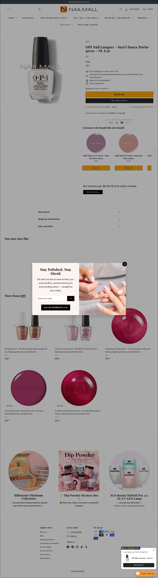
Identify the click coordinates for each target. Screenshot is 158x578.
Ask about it (139, 565)
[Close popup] (154, 550)
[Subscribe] (70, 298)
